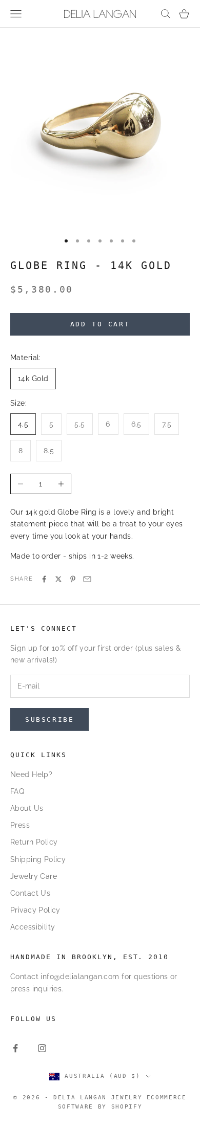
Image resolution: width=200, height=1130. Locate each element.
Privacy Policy (35, 910)
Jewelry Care (33, 876)
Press (20, 825)
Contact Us (30, 893)
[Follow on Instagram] (42, 1048)
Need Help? (31, 774)
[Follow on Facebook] (15, 1048)
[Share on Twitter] (58, 579)
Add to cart (100, 324)
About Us (26, 808)
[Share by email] (87, 579)
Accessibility (32, 927)
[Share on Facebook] (44, 579)
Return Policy (33, 842)
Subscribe (49, 719)
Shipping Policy (38, 859)
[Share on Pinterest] (73, 579)
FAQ (17, 791)
